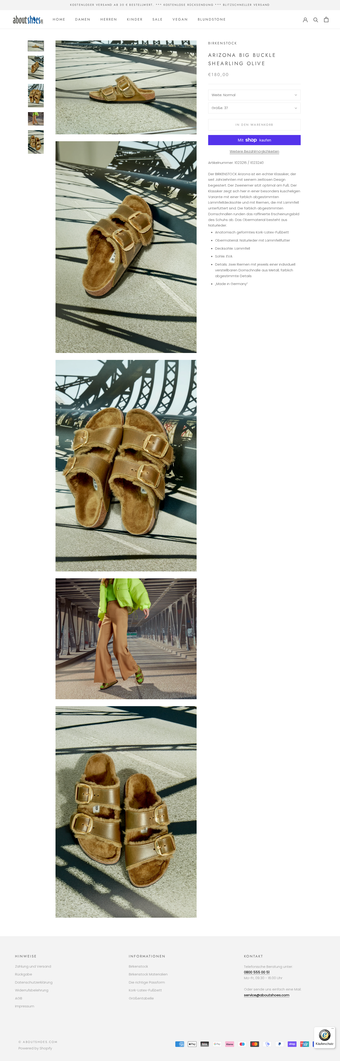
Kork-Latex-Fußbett (145, 990)
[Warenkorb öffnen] (326, 19)
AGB (18, 998)
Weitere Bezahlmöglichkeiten (254, 151)
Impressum (24, 1006)
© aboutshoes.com (38, 1042)
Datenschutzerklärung (34, 982)
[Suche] (315, 19)
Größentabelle (141, 998)
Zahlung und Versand (33, 966)
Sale (157, 19)
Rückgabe (23, 974)
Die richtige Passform (147, 982)
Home (59, 19)
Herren (108, 19)
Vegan (180, 19)
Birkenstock (138, 966)
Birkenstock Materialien (148, 974)
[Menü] (332, 1029)
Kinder (135, 19)
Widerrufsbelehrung (31, 990)
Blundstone (212, 19)
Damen (83, 19)
